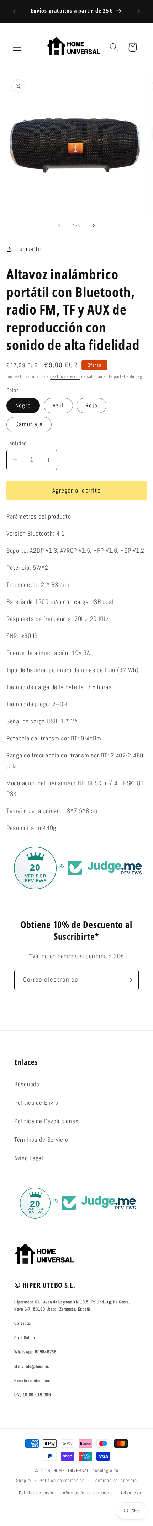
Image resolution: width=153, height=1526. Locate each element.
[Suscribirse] (129, 980)
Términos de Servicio (41, 1140)
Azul (58, 405)
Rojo (91, 405)
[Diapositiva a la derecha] (93, 226)
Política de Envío (36, 1103)
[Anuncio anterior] (14, 11)
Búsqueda (26, 1084)
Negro (23, 405)
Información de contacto (87, 1493)
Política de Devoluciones (46, 1121)
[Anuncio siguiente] (139, 11)
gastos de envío (65, 376)
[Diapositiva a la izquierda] (59, 226)
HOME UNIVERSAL (71, 1470)
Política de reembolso (62, 1480)
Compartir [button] (29, 249)
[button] (17, 47)
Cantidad (16, 443)
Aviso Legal (28, 1158)
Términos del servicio (115, 1480)
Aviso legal (131, 1493)
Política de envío (36, 1493)
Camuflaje (29, 424)
